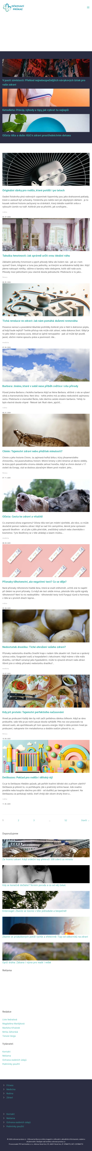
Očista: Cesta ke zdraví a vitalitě (22, 516)
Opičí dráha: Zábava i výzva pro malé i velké (26, 962)
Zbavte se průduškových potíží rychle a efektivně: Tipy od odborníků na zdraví (45, 936)
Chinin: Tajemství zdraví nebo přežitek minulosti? (32, 451)
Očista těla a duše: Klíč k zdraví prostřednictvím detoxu (36, 135)
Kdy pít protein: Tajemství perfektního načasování (33, 712)
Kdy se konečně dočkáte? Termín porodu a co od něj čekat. (34, 885)
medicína (5, 342)
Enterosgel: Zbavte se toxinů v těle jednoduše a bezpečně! (34, 911)
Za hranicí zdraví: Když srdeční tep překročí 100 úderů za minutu (37, 859)
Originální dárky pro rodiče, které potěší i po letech (33, 190)
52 (66, 820)
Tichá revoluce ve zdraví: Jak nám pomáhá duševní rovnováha (40, 321)
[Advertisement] (46, 30)
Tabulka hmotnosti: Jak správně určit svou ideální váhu (36, 255)
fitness (4, 277)
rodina (4, 212)
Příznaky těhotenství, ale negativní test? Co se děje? (34, 581)
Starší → (85, 820)
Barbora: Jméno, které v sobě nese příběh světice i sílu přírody (40, 386)
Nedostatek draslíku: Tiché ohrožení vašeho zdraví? (34, 647)
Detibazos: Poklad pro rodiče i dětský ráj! (27, 777)
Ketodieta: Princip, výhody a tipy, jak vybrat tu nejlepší (35, 110)
